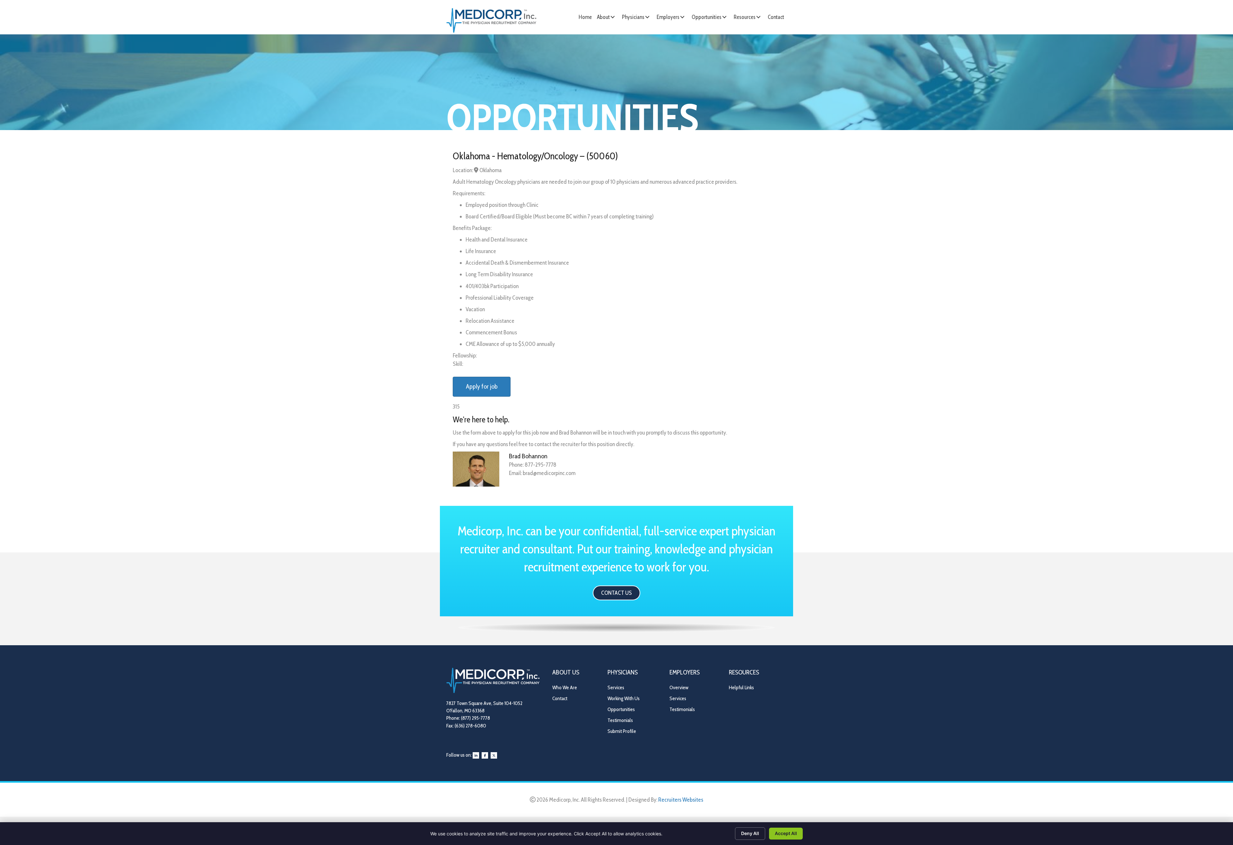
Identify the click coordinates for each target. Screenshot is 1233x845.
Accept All (786, 833)
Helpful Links (741, 687)
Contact (559, 698)
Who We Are (564, 687)
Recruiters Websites (680, 799)
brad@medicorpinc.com (549, 473)
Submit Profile (622, 731)
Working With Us (624, 698)
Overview (678, 687)
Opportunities (621, 709)
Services (616, 687)
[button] (612, 17)
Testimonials (620, 720)
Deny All (750, 833)
